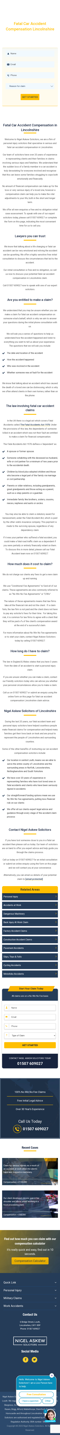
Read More (46, 1182)
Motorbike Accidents (13, 974)
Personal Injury (10, 896)
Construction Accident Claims (17, 939)
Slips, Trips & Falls (12, 956)
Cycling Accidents (12, 965)
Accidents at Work (12, 905)
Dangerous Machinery (14, 913)
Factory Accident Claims (15, 931)
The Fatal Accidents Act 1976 (35, 424)
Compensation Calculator (30, 1261)
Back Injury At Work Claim (15, 922)
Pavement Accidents (13, 948)
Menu (55, 4)
